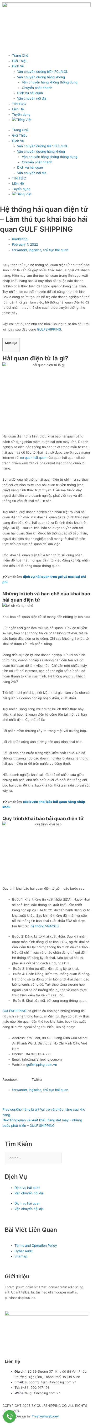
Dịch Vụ (18, 66)
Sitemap (21, 1256)
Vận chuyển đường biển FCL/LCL (42, 72)
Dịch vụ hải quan (30, 93)
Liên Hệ (18, 109)
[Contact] (9, 1416)
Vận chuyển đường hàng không (41, 77)
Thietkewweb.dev (45, 1416)
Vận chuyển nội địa (31, 98)
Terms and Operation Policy (36, 1245)
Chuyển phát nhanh (37, 88)
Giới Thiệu (19, 61)
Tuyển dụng (21, 114)
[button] (17, 1079)
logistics (35, 250)
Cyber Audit (24, 1251)
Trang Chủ (20, 55)
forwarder (19, 250)
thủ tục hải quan (55, 250)
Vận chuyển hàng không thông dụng (49, 82)
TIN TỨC (19, 104)
